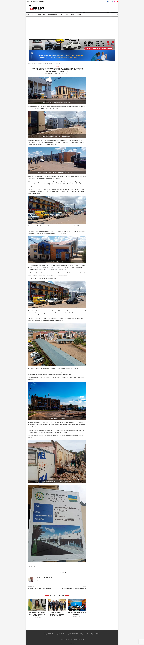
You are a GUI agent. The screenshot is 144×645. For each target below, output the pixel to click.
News (32, 14)
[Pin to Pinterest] (63, 572)
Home (27, 14)
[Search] (117, 14)
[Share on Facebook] (60, 572)
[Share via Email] (65, 572)
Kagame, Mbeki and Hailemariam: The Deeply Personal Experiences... (57, 614)
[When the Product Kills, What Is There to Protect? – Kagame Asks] (77, 605)
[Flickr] (115, 1)
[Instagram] (112, 1)
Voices (60, 14)
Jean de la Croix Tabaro (54, 73)
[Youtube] (117, 1)
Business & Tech (41, 14)
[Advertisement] (72, 27)
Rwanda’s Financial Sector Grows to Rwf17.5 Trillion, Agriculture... (37, 614)
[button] (30, 609)
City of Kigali (32, 566)
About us (29, 1)
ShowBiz (79, 14)
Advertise (41, 1)
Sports (66, 14)
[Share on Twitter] (62, 572)
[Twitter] (110, 1)
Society (72, 14)
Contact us (35, 1)
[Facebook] (108, 1)
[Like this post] (58, 572)
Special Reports (52, 14)
